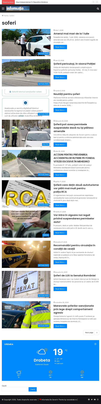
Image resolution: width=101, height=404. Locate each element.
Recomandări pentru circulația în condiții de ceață (74, 247)
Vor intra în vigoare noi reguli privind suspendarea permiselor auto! (74, 218)
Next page (89, 332)
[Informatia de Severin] (18, 8)
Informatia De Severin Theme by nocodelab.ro (59, 400)
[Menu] (3, 9)
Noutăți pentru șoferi (67, 94)
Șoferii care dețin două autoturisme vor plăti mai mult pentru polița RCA (76, 188)
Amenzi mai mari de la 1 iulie (71, 33)
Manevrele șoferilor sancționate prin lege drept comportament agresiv (74, 309)
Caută (4, 386)
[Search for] (98, 9)
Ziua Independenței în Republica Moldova (32, 2)
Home (5, 16)
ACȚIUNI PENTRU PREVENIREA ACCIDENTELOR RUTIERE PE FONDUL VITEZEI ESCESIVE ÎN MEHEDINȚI (74, 158)
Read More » (60, 47)
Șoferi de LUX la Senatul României (75, 275)
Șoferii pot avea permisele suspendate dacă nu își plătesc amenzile (74, 128)
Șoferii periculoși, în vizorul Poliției (74, 63)
